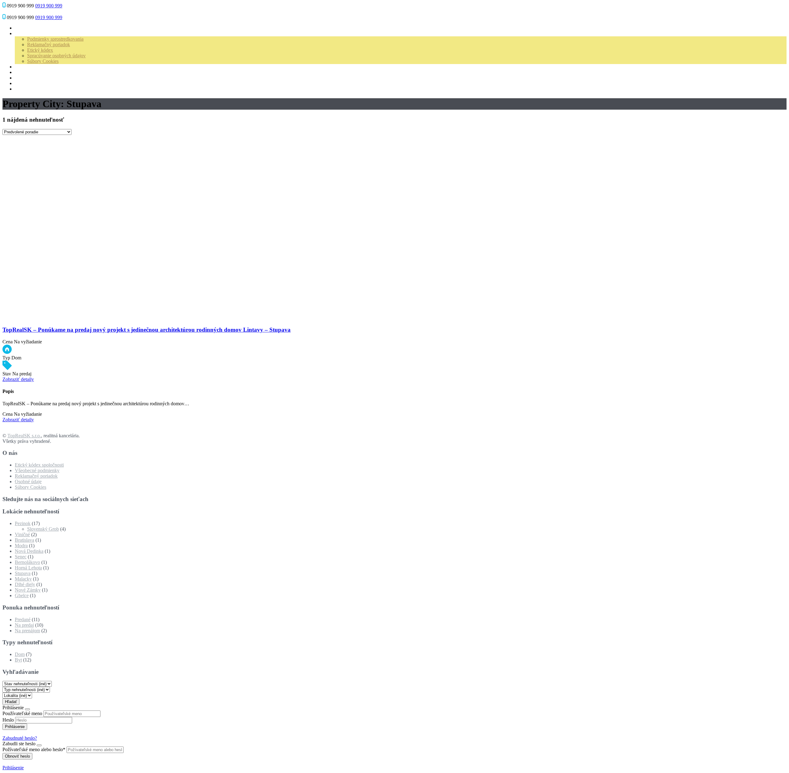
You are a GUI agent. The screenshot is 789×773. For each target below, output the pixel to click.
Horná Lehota (28, 567)
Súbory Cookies (43, 61)
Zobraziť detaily (18, 379)
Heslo (8, 719)
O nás (20, 33)
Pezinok (23, 523)
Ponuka (22, 72)
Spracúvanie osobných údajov (56, 55)
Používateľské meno (22, 713)
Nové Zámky (28, 590)
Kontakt (23, 88)
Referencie (25, 83)
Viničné (22, 534)
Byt (18, 659)
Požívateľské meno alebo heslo (33, 749)
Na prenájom (27, 630)
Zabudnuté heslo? (19, 738)
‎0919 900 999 (48, 5)
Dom (20, 654)
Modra (21, 545)
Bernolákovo (27, 562)
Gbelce (22, 595)
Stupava (23, 573)
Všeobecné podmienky (37, 470)
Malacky (23, 578)
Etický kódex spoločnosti (39, 464)
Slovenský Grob (43, 529)
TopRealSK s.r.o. (24, 435)
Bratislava (24, 540)
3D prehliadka (29, 77)
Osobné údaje (28, 481)
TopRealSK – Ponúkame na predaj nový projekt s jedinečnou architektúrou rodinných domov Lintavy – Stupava (146, 329)
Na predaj (24, 625)
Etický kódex (40, 50)
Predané (23, 619)
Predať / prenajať (31, 66)
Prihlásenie (13, 767)
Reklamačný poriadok (48, 44)
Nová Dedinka (29, 551)
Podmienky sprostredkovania (55, 39)
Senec (21, 556)
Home (21, 27)
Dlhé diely (25, 584)
